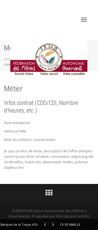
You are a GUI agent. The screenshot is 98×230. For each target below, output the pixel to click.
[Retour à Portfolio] (49, 194)
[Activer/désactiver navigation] (84, 19)
